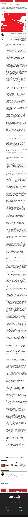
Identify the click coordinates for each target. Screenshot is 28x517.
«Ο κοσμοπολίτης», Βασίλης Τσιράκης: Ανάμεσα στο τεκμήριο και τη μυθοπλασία (24, 464)
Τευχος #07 (4, 3)
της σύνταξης (7, 507)
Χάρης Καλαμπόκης (2, 37)
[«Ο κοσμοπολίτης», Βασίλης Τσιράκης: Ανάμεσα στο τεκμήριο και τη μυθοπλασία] (20, 464)
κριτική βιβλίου (21, 457)
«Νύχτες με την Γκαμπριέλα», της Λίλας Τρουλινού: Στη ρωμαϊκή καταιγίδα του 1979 (16, 465)
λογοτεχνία (20, 510)
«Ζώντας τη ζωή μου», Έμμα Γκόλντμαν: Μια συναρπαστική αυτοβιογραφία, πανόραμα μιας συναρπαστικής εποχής (7, 465)
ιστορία (18, 457)
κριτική (8, 510)
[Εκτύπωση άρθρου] (2, 43)
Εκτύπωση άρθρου (3, 45)
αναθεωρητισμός (11, 457)
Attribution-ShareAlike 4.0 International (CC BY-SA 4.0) (17, 455)
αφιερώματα (20, 507)
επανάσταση (14, 457)
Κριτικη (2, 3)
